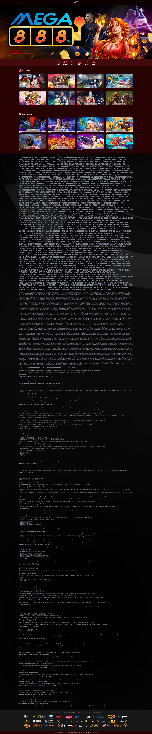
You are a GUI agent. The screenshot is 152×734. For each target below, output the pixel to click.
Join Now (16, 52)
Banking (89, 712)
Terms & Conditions (65, 712)
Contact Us (95, 712)
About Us (79, 712)
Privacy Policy (73, 712)
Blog (99, 712)
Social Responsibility (56, 712)
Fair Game (85, 712)
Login (26, 52)
